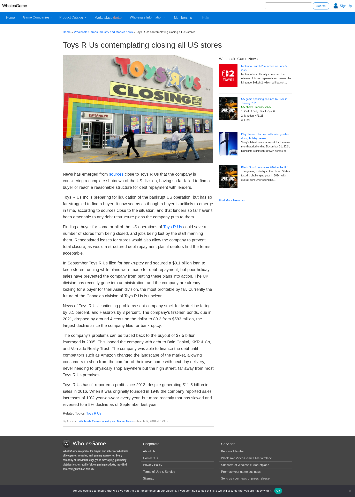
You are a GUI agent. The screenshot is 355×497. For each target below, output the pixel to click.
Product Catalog (71, 17)
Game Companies (36, 17)
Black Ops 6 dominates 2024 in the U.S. (265, 167)
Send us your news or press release (245, 478)
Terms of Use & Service (159, 471)
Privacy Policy (152, 465)
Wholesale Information (146, 17)
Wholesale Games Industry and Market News (103, 32)
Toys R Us (172, 227)
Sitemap (148, 478)
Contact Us (150, 458)
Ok (278, 490)
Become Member (232, 451)
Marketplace (108, 17)
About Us (149, 451)
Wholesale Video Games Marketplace (246, 458)
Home (10, 17)
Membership (183, 17)
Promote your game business (241, 471)
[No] (350, 491)
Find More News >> (231, 200)
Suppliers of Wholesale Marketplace (245, 465)
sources (116, 174)
